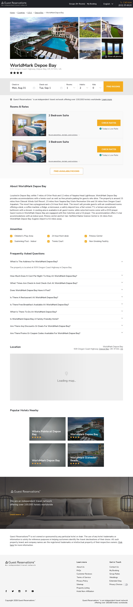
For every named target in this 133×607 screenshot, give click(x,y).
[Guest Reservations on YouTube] (32, 591)
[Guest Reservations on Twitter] (13, 591)
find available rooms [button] (66, 171)
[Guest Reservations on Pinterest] (26, 591)
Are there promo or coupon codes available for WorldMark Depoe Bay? (45, 333)
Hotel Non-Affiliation (85, 591)
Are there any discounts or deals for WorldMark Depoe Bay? (40, 326)
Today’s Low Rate (110, 128)
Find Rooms (113, 86)
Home (12, 13)
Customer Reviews (84, 574)
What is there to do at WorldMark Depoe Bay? (33, 311)
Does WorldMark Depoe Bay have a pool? (30, 290)
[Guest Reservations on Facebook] (7, 591)
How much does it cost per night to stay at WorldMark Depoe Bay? (43, 276)
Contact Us (114, 567)
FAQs (79, 570)
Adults (82, 85)
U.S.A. (30, 13)
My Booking (92, 4)
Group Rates (114, 574)
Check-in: (15, 85)
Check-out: (43, 85)
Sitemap (80, 584)
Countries (21, 13)
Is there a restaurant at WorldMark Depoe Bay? (34, 297)
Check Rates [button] (109, 122)
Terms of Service (84, 577)
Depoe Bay (39, 13)
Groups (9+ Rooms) (77, 4)
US (121, 349)
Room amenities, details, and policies (63, 135)
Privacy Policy (82, 581)
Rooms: (69, 85)
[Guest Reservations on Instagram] (19, 591)
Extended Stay (115, 581)
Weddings (113, 577)
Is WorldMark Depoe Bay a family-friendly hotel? (34, 319)
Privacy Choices (115, 584)
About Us (80, 567)
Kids (94, 85)
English (106, 3)
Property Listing (83, 588)
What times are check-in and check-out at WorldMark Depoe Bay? (43, 283)
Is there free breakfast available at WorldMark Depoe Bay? (39, 304)
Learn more (107, 99)
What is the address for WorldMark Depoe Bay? (34, 261)
